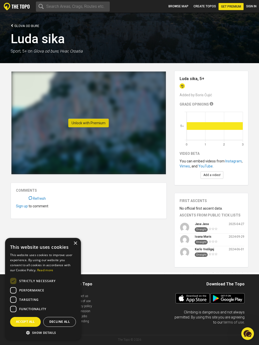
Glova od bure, (46, 51)
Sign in (251, 6)
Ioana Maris (203, 236)
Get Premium (231, 6)
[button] (247, 333)
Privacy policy (83, 306)
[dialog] (43, 289)
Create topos (204, 6)
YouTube (205, 166)
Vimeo (185, 166)
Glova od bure (26, 26)
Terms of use (82, 301)
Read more (45, 270)
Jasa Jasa (202, 224)
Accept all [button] (25, 321)
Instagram (233, 161)
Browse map (178, 6)
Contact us (81, 296)
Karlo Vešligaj (204, 249)
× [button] (75, 243)
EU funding (81, 321)
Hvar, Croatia (71, 51)
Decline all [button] (59, 321)
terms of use (234, 322)
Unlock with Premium (88, 123)
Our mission (82, 311)
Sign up (22, 206)
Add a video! (212, 175)
